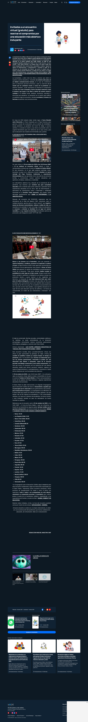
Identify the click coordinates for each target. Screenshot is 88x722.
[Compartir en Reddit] (10, 62)
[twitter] (17, 50)
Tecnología (70, 96)
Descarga (64, 94)
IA (68, 94)
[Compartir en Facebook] (10, 57)
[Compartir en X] (10, 60)
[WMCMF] (16, 713)
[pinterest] (24, 50)
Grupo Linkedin (38, 715)
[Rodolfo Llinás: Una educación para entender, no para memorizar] (70, 130)
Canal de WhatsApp (29, 715)
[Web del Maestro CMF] (12, 49)
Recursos (64, 96)
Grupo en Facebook (20, 715)
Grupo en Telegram (11, 715)
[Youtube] (8, 713)
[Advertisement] (44, 13)
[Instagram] (12, 713)
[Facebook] (14, 713)
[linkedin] (20, 50)
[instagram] (18, 50)
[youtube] (15, 50)
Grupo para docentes (74, 2)
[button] (8, 2)
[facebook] (22, 50)
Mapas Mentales (74, 94)
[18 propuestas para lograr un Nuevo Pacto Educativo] (45, 576)
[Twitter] (10, 713)
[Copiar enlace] (10, 65)
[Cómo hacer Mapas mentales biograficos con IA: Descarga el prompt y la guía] (70, 107)
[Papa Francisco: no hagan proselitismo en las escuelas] (31, 576)
